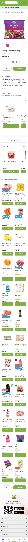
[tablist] (14, 141)
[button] (16, 3)
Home (2, 12)
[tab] (14, 140)
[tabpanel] (14, 143)
